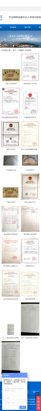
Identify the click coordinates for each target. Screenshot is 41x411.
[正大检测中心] (30, 160)
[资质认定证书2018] (30, 187)
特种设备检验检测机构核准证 (11, 117)
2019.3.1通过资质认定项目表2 (30, 338)
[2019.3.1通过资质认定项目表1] (11, 357)
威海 (31, 404)
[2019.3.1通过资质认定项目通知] (11, 329)
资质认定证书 (10, 149)
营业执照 (32, 402)
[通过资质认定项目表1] (11, 219)
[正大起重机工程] (11, 160)
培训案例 (13, 27)
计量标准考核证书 (30, 117)
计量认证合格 (10, 202)
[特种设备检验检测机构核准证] (11, 101)
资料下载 (27, 27)
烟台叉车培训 (29, 399)
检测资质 (28, 50)
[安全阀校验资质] (30, 284)
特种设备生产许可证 (30, 83)
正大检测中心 (30, 170)
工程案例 (21, 50)
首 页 (14, 50)
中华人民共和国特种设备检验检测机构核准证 (30, 149)
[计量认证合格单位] (11, 75)
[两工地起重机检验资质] (11, 283)
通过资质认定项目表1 (11, 234)
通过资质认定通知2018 (10, 266)
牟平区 (28, 404)
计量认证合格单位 (11, 83)
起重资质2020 (30, 266)
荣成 (34, 404)
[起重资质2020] (30, 251)
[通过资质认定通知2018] (11, 251)
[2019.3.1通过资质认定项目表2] (30, 318)
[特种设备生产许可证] (30, 67)
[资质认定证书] (11, 134)
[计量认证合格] (11, 192)
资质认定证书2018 (30, 202)
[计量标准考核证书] (30, 103)
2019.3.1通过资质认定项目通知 (11, 338)
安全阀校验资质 (30, 299)
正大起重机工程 (11, 170)
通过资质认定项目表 (30, 234)
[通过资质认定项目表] (30, 219)
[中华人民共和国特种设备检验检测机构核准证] (30, 134)
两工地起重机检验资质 (10, 299)
